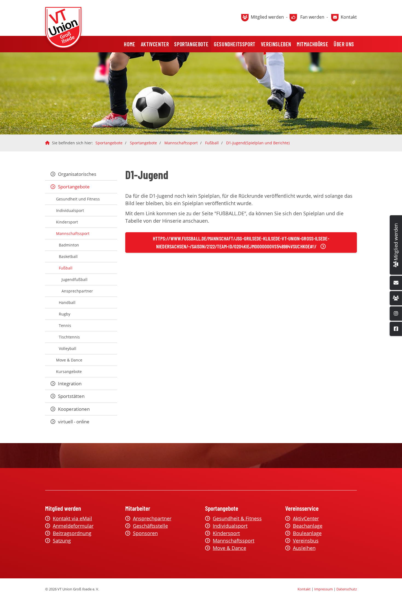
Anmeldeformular (73, 526)
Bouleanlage (307, 533)
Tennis (65, 325)
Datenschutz (346, 589)
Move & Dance (69, 360)
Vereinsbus (306, 540)
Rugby (64, 314)
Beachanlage (307, 526)
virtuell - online (73, 421)
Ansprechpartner (77, 291)
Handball (67, 302)
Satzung (62, 540)
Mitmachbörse (312, 44)
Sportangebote (191, 44)
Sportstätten (71, 396)
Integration (69, 383)
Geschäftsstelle (150, 526)
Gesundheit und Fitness (78, 199)
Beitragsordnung (72, 533)
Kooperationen (74, 409)
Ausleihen (304, 548)
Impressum (323, 589)
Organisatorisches (77, 174)
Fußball (212, 142)
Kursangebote (69, 371)
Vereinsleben (276, 44)
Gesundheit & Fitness (237, 518)
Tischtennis (69, 337)
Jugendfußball (75, 279)
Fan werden (312, 17)
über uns (344, 44)
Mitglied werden (267, 17)
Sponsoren (145, 533)
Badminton (69, 245)
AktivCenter (155, 44)
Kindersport (67, 222)
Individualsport (70, 210)
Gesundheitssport (234, 44)
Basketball (68, 256)
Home (129, 44)
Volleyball (67, 348)
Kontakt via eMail (72, 518)
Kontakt (349, 17)
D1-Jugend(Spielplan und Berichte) (258, 142)
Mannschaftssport (181, 142)
